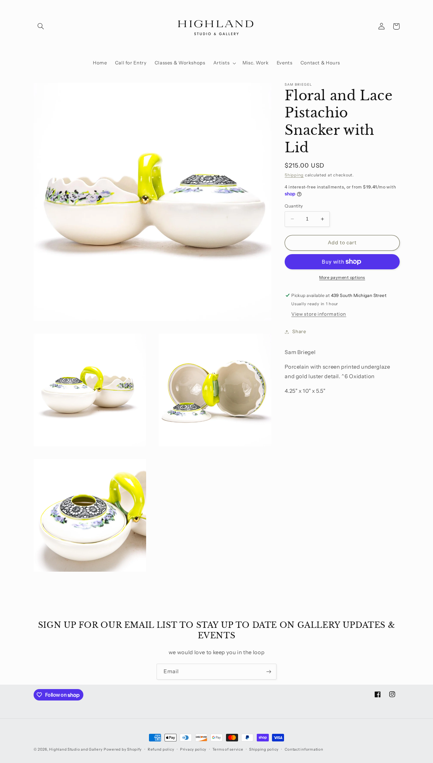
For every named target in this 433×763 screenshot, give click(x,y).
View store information (318, 314)
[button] (41, 26)
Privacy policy (193, 749)
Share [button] (299, 331)
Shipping (294, 175)
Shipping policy (264, 749)
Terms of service (227, 749)
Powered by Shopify (123, 749)
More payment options (342, 277)
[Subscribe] (269, 671)
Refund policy (161, 749)
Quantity (294, 205)
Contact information (304, 749)
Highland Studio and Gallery (75, 749)
